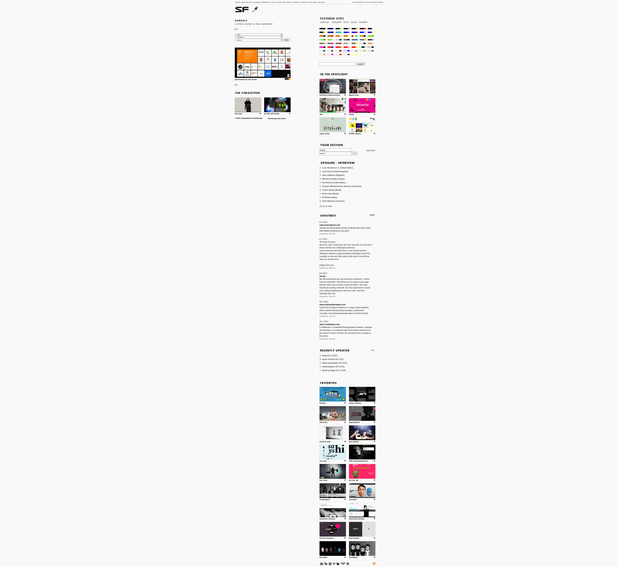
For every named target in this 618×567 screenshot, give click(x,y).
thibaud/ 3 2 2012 (329, 355)
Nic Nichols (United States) (334, 182)
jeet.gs (322, 276)
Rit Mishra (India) (329, 197)
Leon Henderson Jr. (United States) (337, 168)
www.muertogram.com (329, 225)
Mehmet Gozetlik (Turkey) (333, 179)
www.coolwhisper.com (329, 324)
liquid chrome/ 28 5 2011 (333, 359)
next (330, 206)
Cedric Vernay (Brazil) (331, 190)
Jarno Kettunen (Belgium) (333, 175)
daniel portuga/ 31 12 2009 (334, 370)
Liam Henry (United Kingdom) (335, 171)
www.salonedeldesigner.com (332, 305)
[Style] (346, 27)
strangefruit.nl (247, 118)
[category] (336, 27)
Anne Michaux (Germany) (333, 201)
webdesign (258, 118)
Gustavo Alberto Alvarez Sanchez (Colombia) (341, 186)
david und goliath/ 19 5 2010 (334, 363)
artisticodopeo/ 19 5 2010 (333, 367)
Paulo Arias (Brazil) (330, 194)
